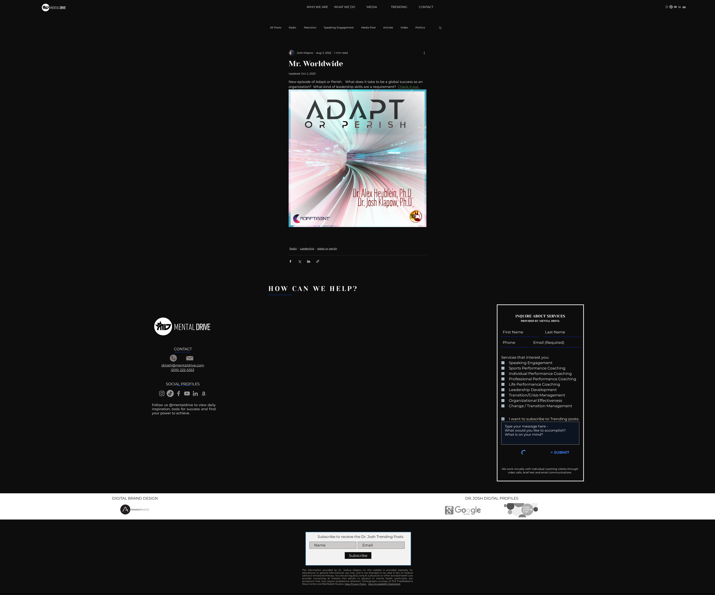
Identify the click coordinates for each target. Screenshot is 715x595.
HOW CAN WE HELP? (313, 289)
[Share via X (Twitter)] (299, 261)
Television (310, 27)
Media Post (368, 27)
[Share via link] (318, 261)
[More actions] (424, 53)
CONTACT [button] (183, 349)
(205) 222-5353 (182, 370)
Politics (420, 27)
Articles (388, 27)
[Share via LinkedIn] (308, 261)
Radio (292, 27)
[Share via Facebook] (290, 261)
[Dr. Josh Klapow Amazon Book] (203, 393)
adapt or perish (327, 248)
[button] (440, 27)
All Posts (275, 27)
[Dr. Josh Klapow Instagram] (666, 7)
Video (404, 27)
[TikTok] (671, 7)
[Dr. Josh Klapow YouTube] (675, 7)
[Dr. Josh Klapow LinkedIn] (679, 7)
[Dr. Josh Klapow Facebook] (178, 393)
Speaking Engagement (339, 27)
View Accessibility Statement (384, 584)
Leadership (307, 248)
